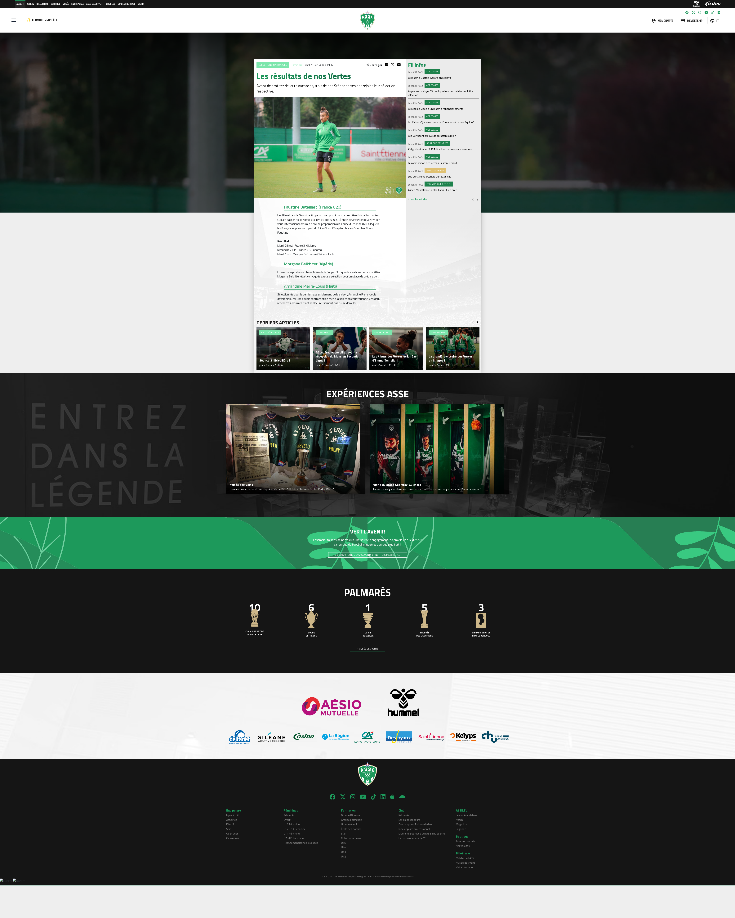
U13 (343, 852)
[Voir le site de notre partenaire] (240, 737)
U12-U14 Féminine (295, 829)
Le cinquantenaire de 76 (412, 838)
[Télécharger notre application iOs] (392, 796)
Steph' (141, 4)
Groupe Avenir (349, 824)
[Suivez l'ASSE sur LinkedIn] (719, 12)
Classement (233, 838)
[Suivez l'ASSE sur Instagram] (699, 12)
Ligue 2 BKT (232, 815)
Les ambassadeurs (409, 820)
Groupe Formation (351, 820)
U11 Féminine (292, 833)
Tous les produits (465, 841)
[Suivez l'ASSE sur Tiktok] (712, 12)
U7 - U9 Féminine (294, 838)
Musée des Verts (465, 863)
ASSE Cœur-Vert (94, 4)
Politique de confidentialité (378, 876)
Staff (228, 829)
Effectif (230, 824)
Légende (461, 829)
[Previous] (473, 199)
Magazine (461, 824)
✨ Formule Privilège (42, 20)
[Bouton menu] (13, 20)
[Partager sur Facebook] (386, 65)
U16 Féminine (292, 824)
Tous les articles (418, 199)
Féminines (297, 65)
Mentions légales (359, 876)
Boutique (55, 4)
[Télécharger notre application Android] (402, 796)
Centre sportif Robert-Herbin (415, 824)
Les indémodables (466, 815)
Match (459, 820)
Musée (66, 4)
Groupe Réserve (350, 815)
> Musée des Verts (367, 648)
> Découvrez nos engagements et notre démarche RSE (367, 555)
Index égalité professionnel (414, 829)
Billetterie (42, 4)
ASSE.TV (30, 4)
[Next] (477, 199)
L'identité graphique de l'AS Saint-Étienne (422, 833)
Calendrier (232, 833)
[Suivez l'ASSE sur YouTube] (706, 12)
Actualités (231, 820)
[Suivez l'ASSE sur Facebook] (687, 12)
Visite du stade (464, 867)
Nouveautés (463, 846)
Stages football (126, 4)
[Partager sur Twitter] (393, 65)
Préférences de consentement (401, 876)
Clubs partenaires (351, 838)
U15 (343, 843)
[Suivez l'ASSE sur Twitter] (693, 12)
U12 (343, 856)
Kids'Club (110, 4)
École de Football (351, 829)
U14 (343, 847)
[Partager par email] (399, 65)
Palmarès (404, 815)
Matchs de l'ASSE (465, 858)
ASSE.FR (20, 4)
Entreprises (77, 4)
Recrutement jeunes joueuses (301, 843)
